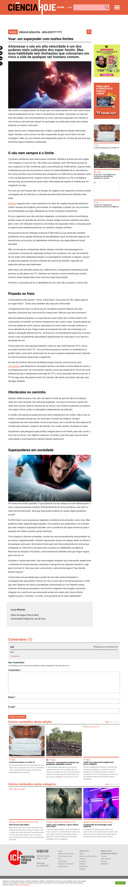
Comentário (14, 670)
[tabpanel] (27, 750)
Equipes (82, 869)
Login (69, 7)
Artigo (96, 145)
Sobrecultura (105, 859)
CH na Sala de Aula (65, 856)
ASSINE (60, 7)
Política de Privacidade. (21, 885)
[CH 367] (52, 32)
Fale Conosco (63, 866)
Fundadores (84, 866)
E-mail (12, 707)
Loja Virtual (62, 861)
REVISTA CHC (106, 851)
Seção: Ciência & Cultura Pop (23, 822)
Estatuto (83, 861)
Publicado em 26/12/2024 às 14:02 (107, 647)
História (83, 859)
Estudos (12, 203)
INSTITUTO (84, 851)
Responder (15, 656)
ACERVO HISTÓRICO (109, 854)
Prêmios (83, 864)
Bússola (104, 861)
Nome (12, 697)
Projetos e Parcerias (65, 864)
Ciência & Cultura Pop (29, 32)
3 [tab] (112, 722)
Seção (13, 32)
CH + (60, 859)
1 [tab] (107, 722)
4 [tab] (114, 722)
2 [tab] (109, 722)
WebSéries (105, 864)
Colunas (104, 856)
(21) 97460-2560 (43, 866)
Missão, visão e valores (88, 856)
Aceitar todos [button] (120, 883)
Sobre (82, 854)
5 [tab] (117, 722)
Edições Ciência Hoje (66, 854)
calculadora (14, 366)
